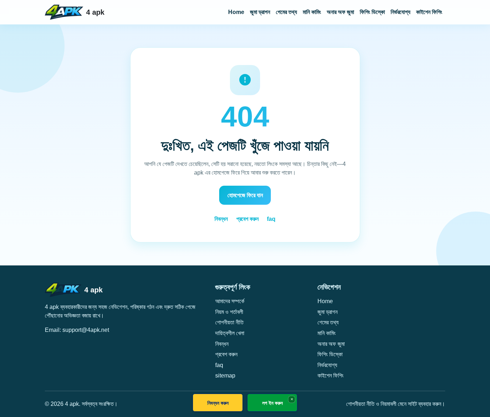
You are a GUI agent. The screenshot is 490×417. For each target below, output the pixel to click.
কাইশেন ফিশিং (429, 12)
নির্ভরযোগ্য (400, 12)
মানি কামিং (312, 12)
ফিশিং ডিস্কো (372, 12)
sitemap (225, 375)
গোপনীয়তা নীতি (229, 322)
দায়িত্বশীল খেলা (229, 333)
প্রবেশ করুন (247, 219)
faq (271, 219)
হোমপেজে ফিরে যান (245, 195)
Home (236, 12)
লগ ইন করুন (272, 402)
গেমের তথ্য (286, 12)
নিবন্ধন (221, 219)
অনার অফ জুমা (340, 12)
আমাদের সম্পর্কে (229, 301)
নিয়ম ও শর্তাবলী (229, 312)
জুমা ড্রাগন (260, 12)
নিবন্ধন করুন (217, 402)
